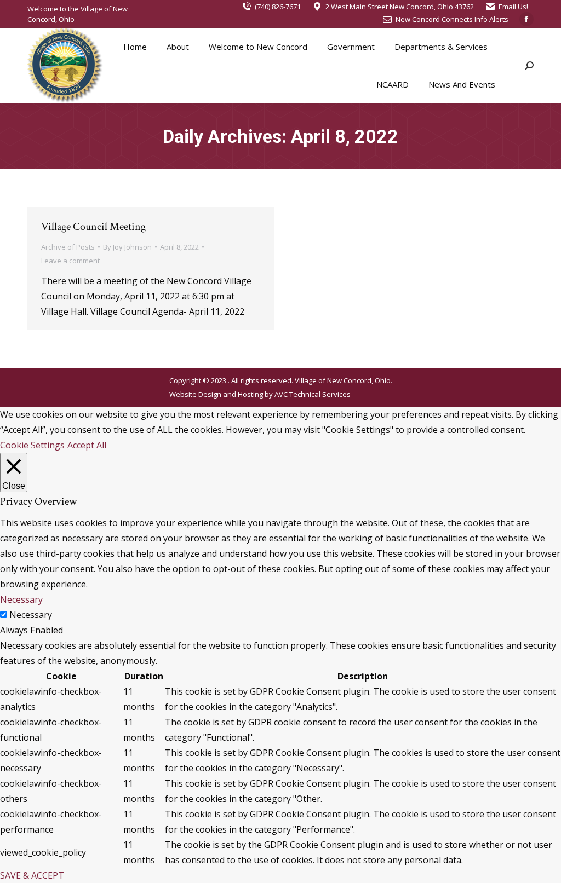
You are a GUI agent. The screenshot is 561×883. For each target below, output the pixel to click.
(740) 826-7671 (278, 6)
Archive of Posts (68, 247)
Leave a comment (70, 261)
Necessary (30, 615)
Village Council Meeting (93, 227)
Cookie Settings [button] (32, 445)
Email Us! (513, 6)
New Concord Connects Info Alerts (452, 19)
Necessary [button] (21, 599)
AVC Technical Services (312, 394)
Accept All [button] (86, 445)
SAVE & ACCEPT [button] (32, 875)
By (127, 247)
